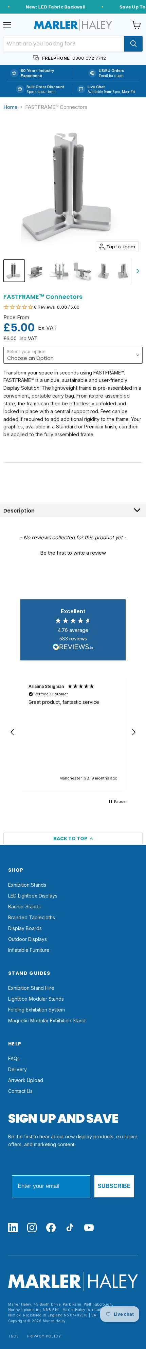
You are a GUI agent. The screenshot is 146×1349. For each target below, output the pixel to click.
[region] (73, 732)
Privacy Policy (44, 1336)
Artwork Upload (25, 1080)
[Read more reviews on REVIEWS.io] (73, 647)
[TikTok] (70, 1228)
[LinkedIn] (13, 1228)
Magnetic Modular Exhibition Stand (47, 1020)
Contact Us (20, 1091)
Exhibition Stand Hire (31, 988)
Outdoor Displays (27, 939)
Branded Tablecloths (31, 917)
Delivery (17, 1069)
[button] (73, 307)
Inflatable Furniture (29, 950)
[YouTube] (89, 1228)
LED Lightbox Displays (32, 896)
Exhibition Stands (27, 885)
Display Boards (25, 928)
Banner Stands (24, 906)
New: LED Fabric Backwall (53, 6)
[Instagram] (32, 1228)
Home (10, 107)
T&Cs (13, 1336)
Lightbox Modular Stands (36, 999)
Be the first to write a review (73, 553)
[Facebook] (51, 1228)
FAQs (14, 1058)
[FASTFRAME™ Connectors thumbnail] (14, 271)
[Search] (133, 44)
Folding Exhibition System (36, 1010)
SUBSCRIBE (114, 1186)
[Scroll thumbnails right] (136, 271)
